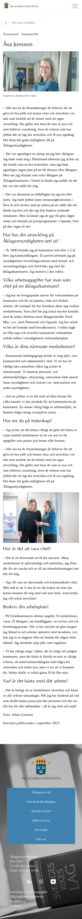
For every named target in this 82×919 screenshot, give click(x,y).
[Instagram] (41, 881)
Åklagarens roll (41, 792)
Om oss (41, 839)
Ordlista (15, 906)
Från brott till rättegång (41, 802)
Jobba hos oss (41, 820)
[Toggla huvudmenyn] (75, 6)
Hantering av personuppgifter (28, 892)
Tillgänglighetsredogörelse (26, 896)
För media (41, 830)
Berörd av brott (41, 811)
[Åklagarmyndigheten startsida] (21, 6)
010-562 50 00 (29, 870)
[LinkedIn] (29, 881)
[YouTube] (53, 881)
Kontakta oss (18, 901)
